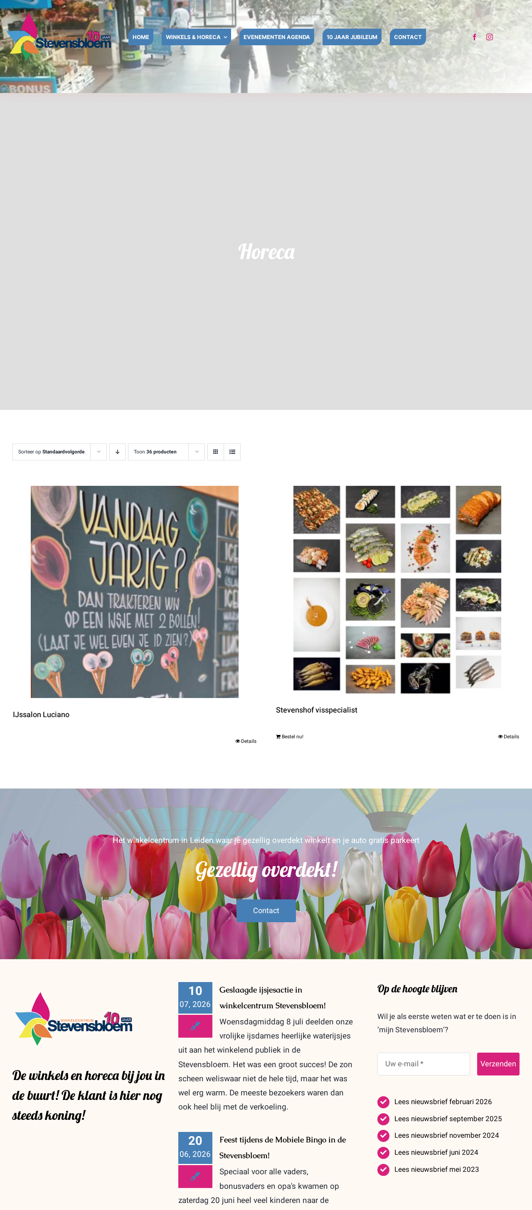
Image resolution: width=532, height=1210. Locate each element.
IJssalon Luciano (41, 714)
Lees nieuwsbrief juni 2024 (436, 1152)
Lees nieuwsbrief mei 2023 (436, 1169)
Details (248, 741)
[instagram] (489, 37)
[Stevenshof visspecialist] (398, 589)
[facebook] (474, 37)
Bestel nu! (292, 736)
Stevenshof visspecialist (316, 710)
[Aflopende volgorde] (117, 451)
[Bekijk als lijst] (232, 452)
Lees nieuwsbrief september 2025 (448, 1119)
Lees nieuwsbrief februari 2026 (443, 1102)
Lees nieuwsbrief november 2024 (446, 1135)
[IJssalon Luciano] (134, 592)
